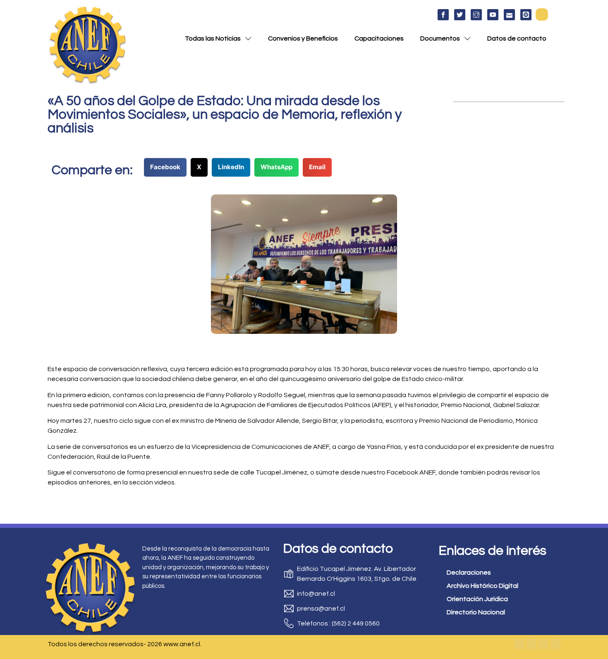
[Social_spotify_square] (525, 14)
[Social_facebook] (443, 14)
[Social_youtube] (492, 14)
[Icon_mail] (509, 14)
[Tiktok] (555, 644)
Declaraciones (469, 572)
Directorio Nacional (476, 612)
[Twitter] (531, 644)
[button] (542, 14)
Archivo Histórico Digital (482, 585)
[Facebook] (519, 644)
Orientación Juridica (477, 599)
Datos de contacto (516, 38)
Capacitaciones (379, 38)
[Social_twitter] (459, 14)
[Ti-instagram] (476, 14)
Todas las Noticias (213, 38)
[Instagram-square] (543, 644)
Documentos (440, 38)
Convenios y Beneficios (303, 38)
